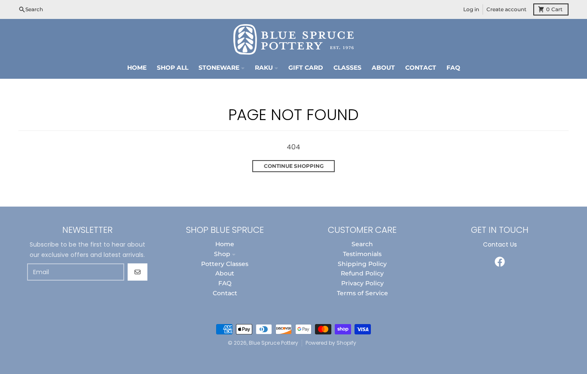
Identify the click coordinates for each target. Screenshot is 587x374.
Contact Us (500, 244)
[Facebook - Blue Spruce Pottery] (500, 262)
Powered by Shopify (331, 342)
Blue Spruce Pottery (273, 342)
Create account (506, 9)
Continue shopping (294, 166)
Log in (471, 9)
